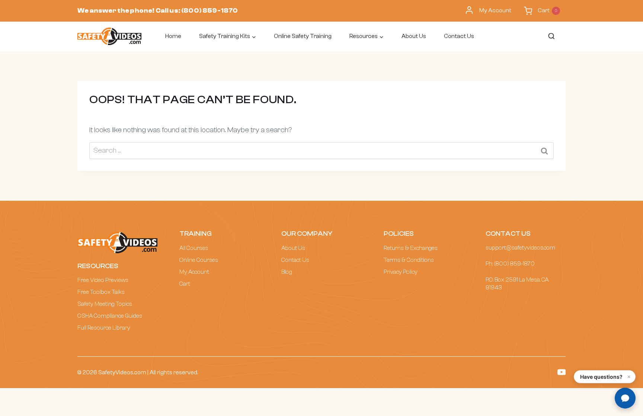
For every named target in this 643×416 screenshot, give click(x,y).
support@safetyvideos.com (520, 247)
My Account (495, 10)
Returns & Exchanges (411, 248)
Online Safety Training (303, 36)
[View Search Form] (551, 36)
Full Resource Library (103, 327)
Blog (286, 272)
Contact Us (459, 36)
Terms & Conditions (409, 260)
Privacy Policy (401, 272)
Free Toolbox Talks (101, 292)
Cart (184, 283)
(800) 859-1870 (209, 10)
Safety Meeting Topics (104, 304)
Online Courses (198, 260)
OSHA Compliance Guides (109, 315)
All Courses (193, 248)
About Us (414, 36)
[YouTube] (561, 372)
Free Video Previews (102, 280)
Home (173, 36)
